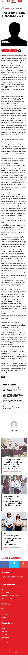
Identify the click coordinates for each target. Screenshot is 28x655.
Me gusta (5, 561)
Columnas (5, 42)
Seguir (14, 561)
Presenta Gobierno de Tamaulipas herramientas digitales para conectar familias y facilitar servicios (13, 395)
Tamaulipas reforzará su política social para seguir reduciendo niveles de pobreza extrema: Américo (13, 389)
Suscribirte (23, 561)
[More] (19, 50)
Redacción (6, 471)
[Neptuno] (3, 8)
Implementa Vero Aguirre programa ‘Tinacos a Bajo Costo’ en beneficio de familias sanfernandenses (13, 402)
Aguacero (8, 376)
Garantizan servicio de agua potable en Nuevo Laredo (13, 407)
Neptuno (7, 8)
